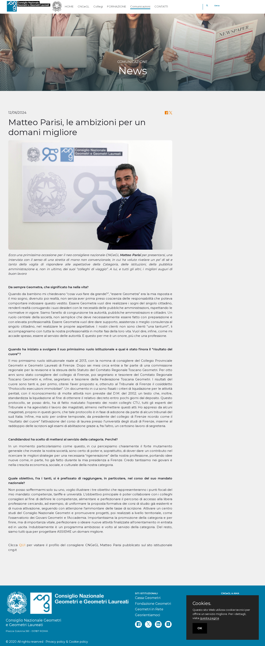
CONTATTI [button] (161, 6)
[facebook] (138, 624)
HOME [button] (69, 6)
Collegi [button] (98, 6)
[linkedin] (158, 624)
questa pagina (209, 618)
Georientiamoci (147, 615)
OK (200, 628)
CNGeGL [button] (83, 6)
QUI (22, 545)
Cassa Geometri (147, 598)
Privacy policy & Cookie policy (67, 642)
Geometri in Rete (149, 609)
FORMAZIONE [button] (116, 6)
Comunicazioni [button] (140, 6)
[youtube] (168, 624)
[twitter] (148, 624)
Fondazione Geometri (153, 604)
